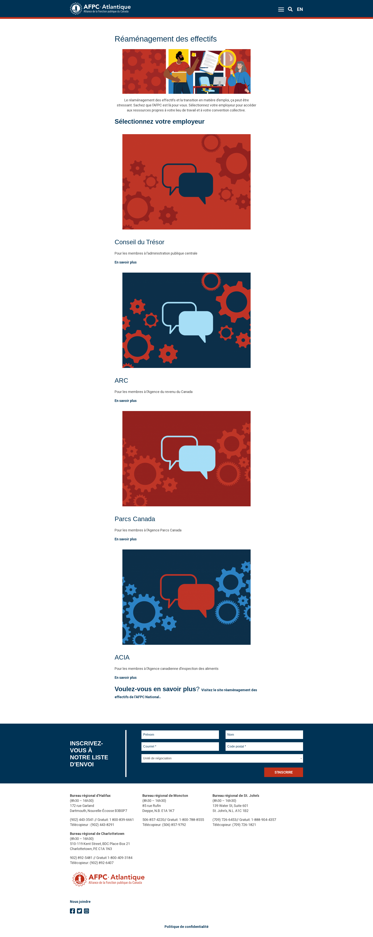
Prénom (149, 732)
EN (300, 9)
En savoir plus (126, 262)
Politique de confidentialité (186, 927)
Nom (230, 732)
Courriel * (150, 744)
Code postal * (237, 744)
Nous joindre (80, 902)
